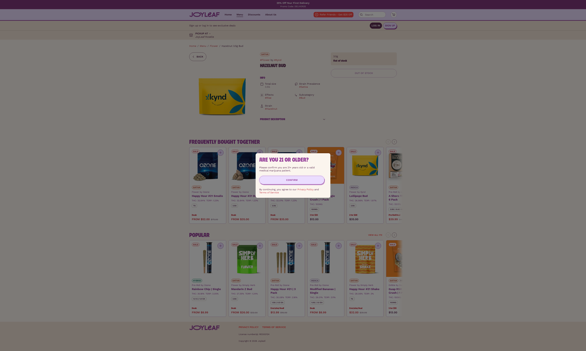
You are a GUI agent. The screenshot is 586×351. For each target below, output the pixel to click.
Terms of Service (269, 192)
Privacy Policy (305, 189)
